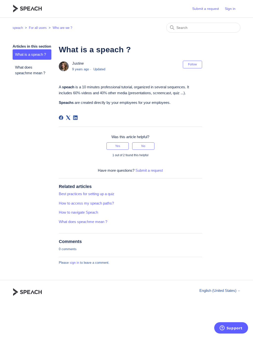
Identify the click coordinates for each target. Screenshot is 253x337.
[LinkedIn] (75, 117)
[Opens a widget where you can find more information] (231, 328)
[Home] (27, 8)
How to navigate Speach (78, 212)
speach (18, 28)
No (143, 146)
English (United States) (218, 290)
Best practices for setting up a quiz (86, 194)
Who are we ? (62, 28)
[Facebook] (61, 117)
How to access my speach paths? (86, 203)
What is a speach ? (30, 54)
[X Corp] (68, 117)
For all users (38, 28)
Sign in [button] (230, 9)
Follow (192, 64)
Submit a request (205, 9)
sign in (74, 262)
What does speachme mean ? (30, 70)
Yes (117, 146)
